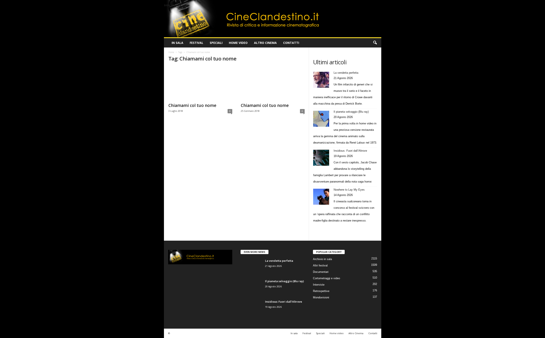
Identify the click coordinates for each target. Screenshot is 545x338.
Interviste (318, 284)
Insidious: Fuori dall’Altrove (350, 150)
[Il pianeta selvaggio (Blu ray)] (321, 119)
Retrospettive (321, 291)
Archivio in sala (322, 259)
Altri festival (320, 265)
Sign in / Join (172, 5)
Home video (238, 43)
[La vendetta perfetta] (321, 80)
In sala (177, 43)
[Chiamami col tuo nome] (200, 83)
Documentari (320, 271)
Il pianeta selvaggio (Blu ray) (351, 111)
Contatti (291, 43)
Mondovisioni (321, 297)
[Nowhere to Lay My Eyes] (321, 197)
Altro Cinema (265, 43)
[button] (375, 42)
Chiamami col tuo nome (192, 105)
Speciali (216, 43)
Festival (196, 43)
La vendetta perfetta (346, 72)
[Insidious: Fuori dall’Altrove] (321, 158)
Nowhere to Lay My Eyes (349, 189)
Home (171, 52)
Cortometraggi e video (326, 278)
